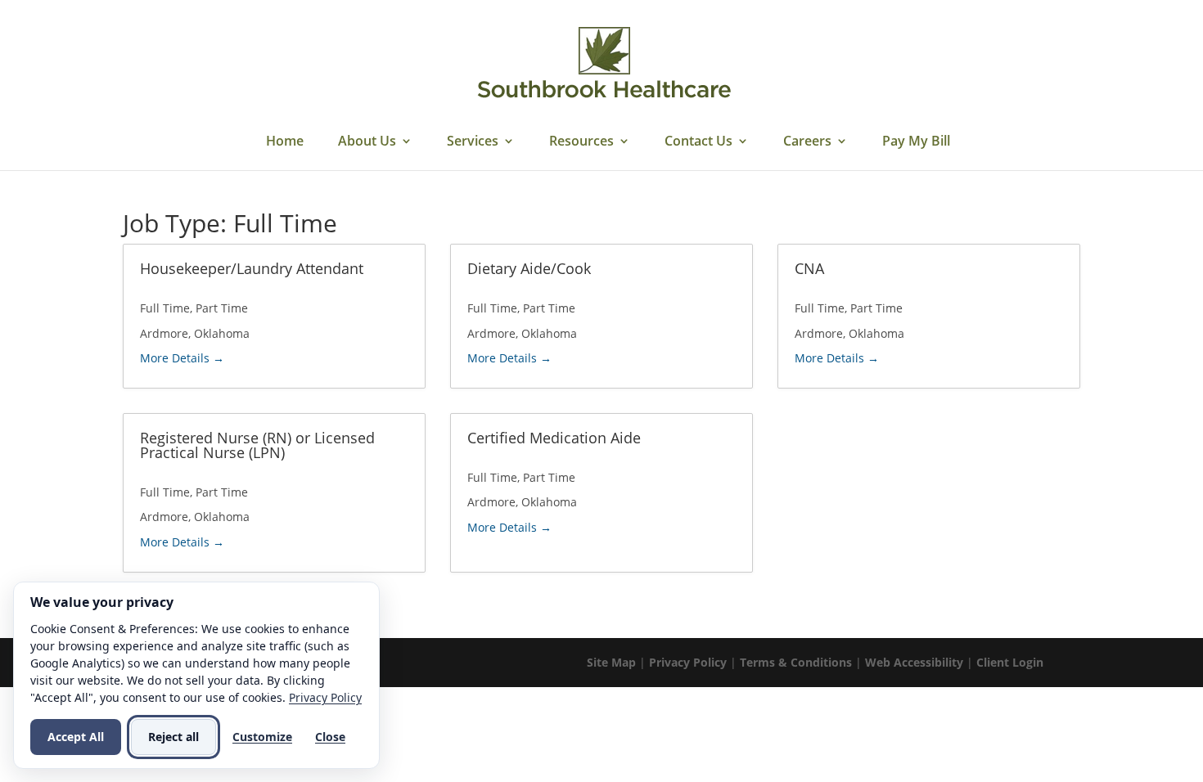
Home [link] (285, 142)
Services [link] (472, 142)
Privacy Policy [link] (688, 662)
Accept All (75, 736)
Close (330, 736)
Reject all (173, 736)
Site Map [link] (611, 662)
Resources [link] (581, 142)
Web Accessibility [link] (914, 662)
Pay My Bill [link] (916, 142)
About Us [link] (367, 142)
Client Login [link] (1009, 662)
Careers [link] (807, 142)
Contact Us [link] (698, 142)
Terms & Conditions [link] (796, 662)
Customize (262, 736)
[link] (604, 64)
